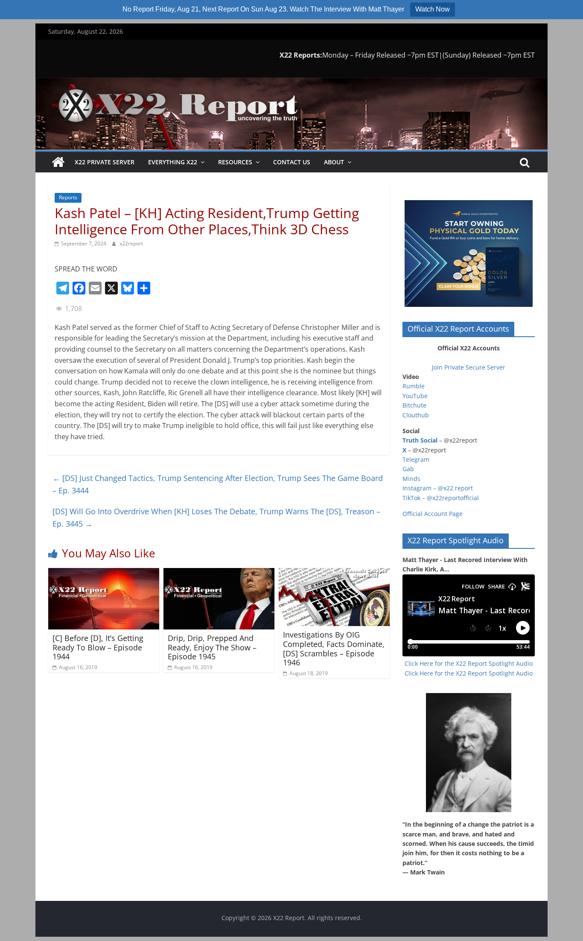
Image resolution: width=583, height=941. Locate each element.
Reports (68, 197)
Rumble (413, 386)
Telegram (415, 459)
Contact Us (291, 162)
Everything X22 (172, 162)
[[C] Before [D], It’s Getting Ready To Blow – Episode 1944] (103, 573)
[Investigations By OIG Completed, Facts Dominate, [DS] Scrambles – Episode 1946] (334, 573)
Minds (411, 479)
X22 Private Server (104, 162)
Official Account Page (432, 514)
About (334, 162)
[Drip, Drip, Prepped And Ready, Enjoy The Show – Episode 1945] (218, 573)
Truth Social (419, 440)
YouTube (415, 396)
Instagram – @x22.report (437, 488)
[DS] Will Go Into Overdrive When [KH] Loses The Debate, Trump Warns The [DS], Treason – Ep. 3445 (216, 517)
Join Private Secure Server (468, 367)
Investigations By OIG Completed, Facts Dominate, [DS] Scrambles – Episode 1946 (334, 648)
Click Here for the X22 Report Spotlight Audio (469, 663)
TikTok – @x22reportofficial (440, 498)
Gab (408, 469)
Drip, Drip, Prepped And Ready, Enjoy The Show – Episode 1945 (212, 647)
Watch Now (432, 9)
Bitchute (414, 405)
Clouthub (415, 415)
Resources (235, 162)
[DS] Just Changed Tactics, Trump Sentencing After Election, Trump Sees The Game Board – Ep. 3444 (217, 484)
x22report (131, 243)
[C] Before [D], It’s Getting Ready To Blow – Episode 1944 (97, 647)
